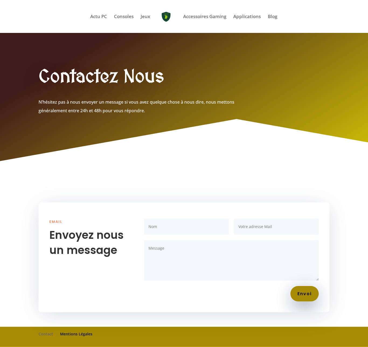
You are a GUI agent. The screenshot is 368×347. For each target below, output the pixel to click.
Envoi (304, 294)
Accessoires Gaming (204, 17)
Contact (46, 333)
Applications (247, 17)
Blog (272, 17)
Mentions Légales (76, 333)
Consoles (124, 17)
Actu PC (98, 17)
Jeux (145, 17)
